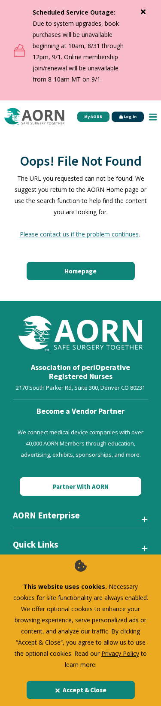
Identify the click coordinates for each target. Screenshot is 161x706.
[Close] (143, 10)
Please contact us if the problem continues (79, 234)
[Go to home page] (34, 116)
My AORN (93, 116)
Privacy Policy (120, 653)
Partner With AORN (81, 486)
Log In (130, 116)
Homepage (80, 271)
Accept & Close (84, 690)
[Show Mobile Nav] (153, 116)
